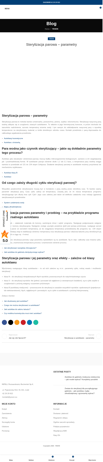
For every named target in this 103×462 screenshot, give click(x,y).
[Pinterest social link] (23, 322)
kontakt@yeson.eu (9, 397)
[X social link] (10, 322)
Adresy (4, 418)
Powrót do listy (51, 336)
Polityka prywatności (61, 427)
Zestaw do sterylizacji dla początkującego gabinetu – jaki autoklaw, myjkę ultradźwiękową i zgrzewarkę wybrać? (81, 390)
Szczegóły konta (8, 422)
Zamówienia (7, 413)
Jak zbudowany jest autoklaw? (16, 301)
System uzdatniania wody (14, 203)
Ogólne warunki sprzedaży (63, 422)
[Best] (76, 359)
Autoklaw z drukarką (12, 142)
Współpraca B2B (60, 431)
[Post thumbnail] (58, 379)
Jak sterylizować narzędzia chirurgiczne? (20, 248)
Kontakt (56, 409)
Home (47, 29)
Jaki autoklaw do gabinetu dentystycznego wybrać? (24, 252)
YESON (55, 29)
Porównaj (5, 431)
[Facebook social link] (4, 322)
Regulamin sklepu (60, 418)
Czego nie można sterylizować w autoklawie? (22, 305)
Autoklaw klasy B (10, 173)
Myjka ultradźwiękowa (12, 207)
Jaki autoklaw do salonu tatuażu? (17, 309)
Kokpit (4, 409)
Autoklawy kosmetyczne (13, 138)
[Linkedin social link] (29, 322)
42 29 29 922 (55, 2)
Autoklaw (7, 177)
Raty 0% (56, 435)
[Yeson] (27, 359)
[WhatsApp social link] (35, 322)
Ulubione (5, 427)
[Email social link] (16, 322)
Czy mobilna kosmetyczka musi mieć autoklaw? (23, 313)
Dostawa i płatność (60, 413)
